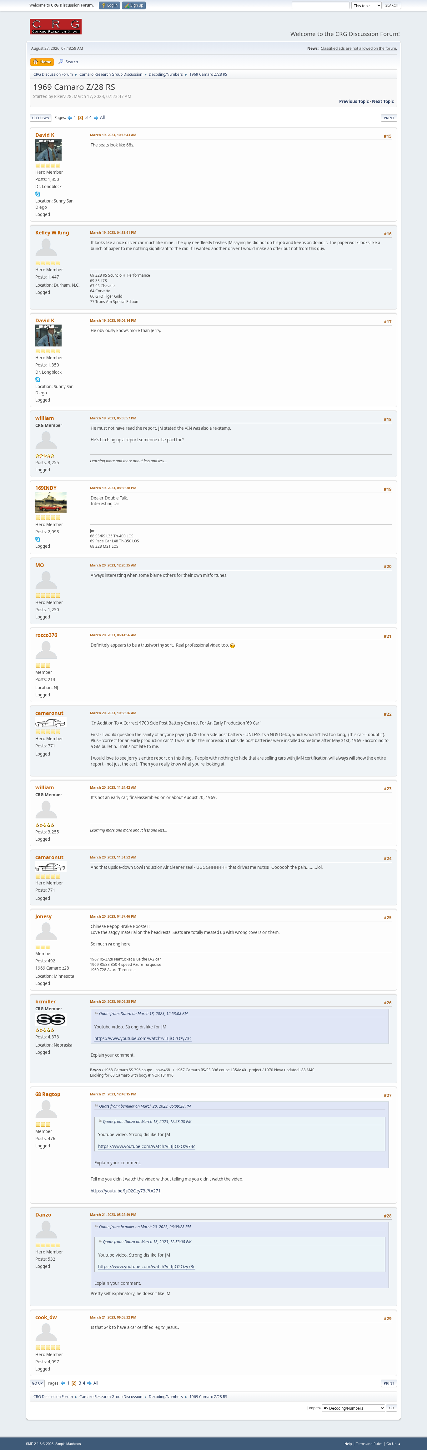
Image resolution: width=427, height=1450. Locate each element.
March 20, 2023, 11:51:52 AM (113, 857)
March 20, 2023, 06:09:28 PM (113, 1001)
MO (39, 565)
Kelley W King (52, 232)
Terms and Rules (369, 1443)
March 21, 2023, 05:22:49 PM (113, 1214)
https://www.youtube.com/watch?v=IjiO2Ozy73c (143, 1038)
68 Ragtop (47, 1094)
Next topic (383, 101)
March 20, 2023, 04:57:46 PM (113, 916)
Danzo (43, 1214)
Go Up (37, 1383)
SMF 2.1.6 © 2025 (39, 1444)
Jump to (313, 1407)
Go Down (40, 117)
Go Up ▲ (393, 1443)
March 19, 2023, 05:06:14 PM (113, 320)
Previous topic (354, 101)
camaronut (49, 713)
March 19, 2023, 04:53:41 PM (113, 232)
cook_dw (46, 1317)
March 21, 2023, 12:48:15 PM (113, 1094)
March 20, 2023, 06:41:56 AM (113, 635)
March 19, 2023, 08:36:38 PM (113, 487)
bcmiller (45, 1001)
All (102, 117)
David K (44, 134)
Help (348, 1443)
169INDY (46, 487)
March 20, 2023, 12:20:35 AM (113, 565)
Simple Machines (68, 1444)
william (44, 418)
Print (389, 117)
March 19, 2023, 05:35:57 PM (113, 418)
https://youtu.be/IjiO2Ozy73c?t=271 (126, 1191)
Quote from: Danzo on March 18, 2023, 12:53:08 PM (143, 1013)
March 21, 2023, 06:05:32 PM (113, 1317)
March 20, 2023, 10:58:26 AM (113, 712)
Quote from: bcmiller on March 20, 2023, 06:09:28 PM (145, 1106)
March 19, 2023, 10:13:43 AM (113, 134)
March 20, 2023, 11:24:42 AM (113, 787)
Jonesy (43, 916)
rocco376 (46, 635)
